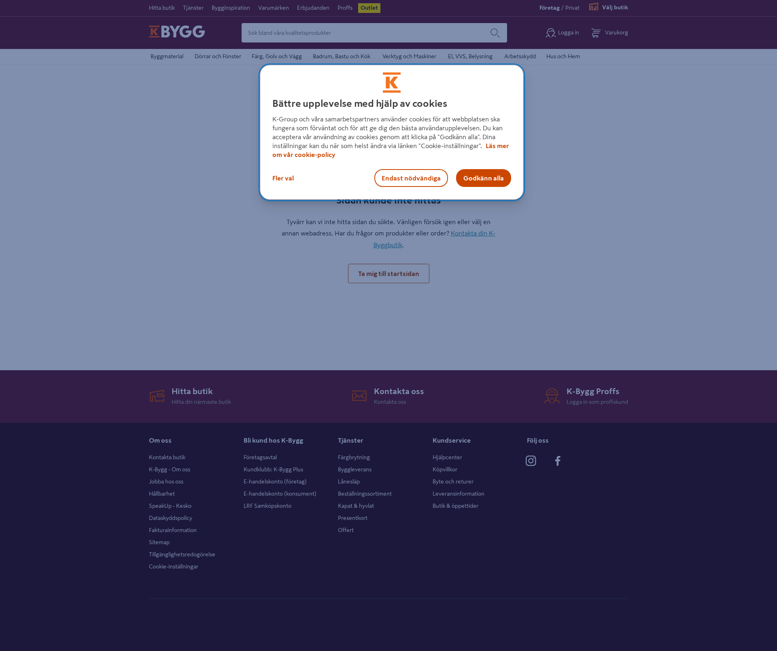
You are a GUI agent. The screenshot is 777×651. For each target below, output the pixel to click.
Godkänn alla (483, 178)
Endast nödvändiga (411, 178)
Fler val (283, 178)
